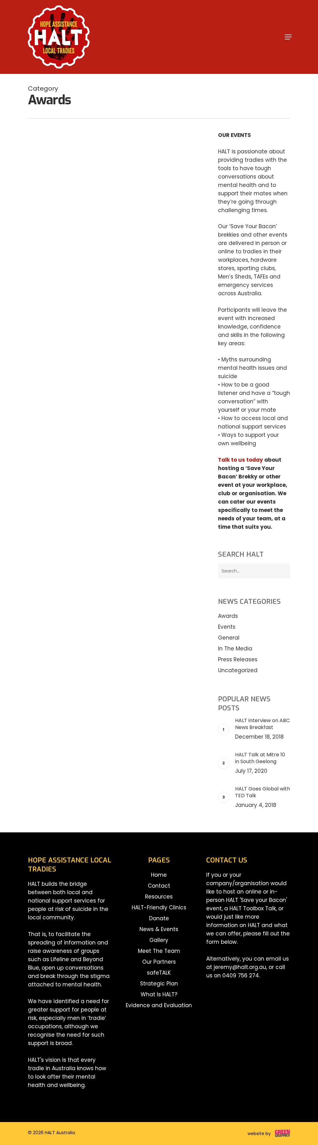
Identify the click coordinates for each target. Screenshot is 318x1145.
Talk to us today (240, 460)
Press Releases (237, 659)
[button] (288, 37)
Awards (46, 167)
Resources (159, 896)
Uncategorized (237, 670)
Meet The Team (159, 951)
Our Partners (159, 962)
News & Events (158, 929)
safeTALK (159, 972)
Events (66, 167)
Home (159, 875)
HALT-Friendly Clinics (159, 907)
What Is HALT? (159, 994)
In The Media (235, 648)
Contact (159, 885)
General (228, 637)
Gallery (158, 940)
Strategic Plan (159, 983)
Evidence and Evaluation (159, 1005)
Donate (159, 918)
